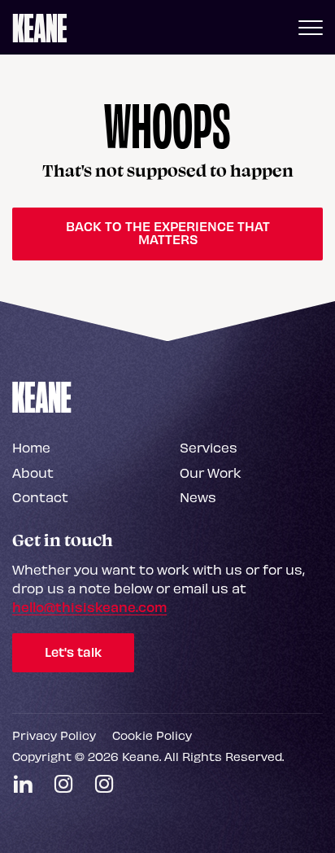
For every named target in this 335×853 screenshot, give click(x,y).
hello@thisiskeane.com (89, 606)
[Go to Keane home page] (42, 396)
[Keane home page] (39, 27)
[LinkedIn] (23, 784)
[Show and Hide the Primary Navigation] (310, 27)
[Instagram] (63, 784)
